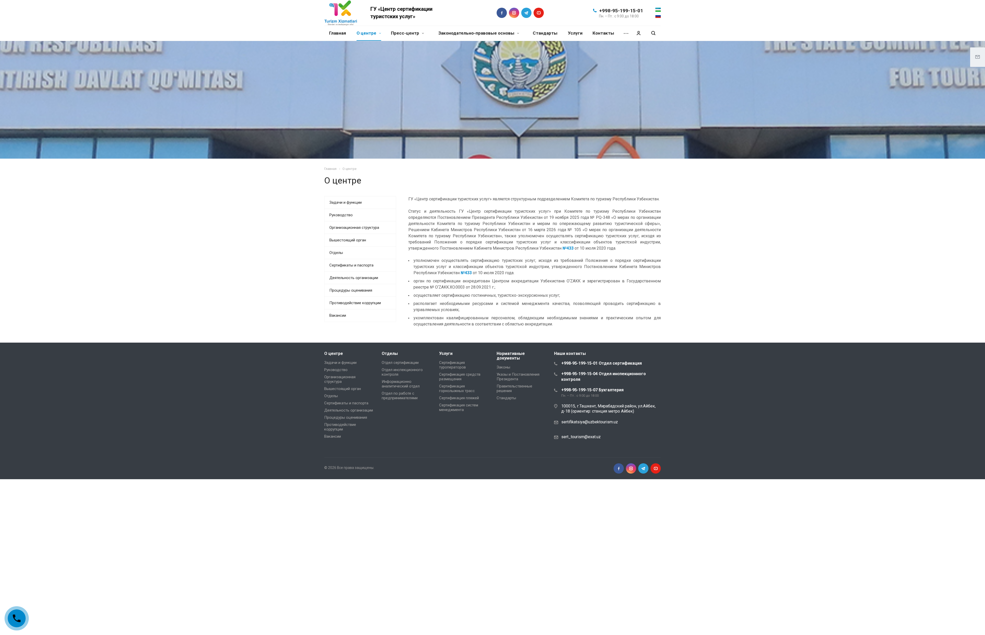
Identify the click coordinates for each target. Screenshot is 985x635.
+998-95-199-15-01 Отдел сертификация (601, 363)
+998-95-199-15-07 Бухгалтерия (592, 389)
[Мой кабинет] (638, 33)
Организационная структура (354, 227)
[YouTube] (539, 13)
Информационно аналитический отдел (401, 383)
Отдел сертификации (400, 362)
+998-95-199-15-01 (621, 11)
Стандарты (545, 33)
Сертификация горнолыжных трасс (457, 388)
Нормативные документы (511, 356)
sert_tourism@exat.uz (581, 436)
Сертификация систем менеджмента (458, 407)
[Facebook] (502, 13)
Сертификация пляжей (459, 398)
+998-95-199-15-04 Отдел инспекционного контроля (603, 376)
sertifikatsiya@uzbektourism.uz (589, 421)
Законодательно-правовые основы (476, 33)
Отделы (336, 252)
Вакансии (337, 315)
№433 (568, 248)
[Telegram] (526, 13)
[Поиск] (653, 33)
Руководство (341, 215)
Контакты (603, 33)
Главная (337, 33)
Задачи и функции (345, 202)
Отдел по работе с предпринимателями (400, 395)
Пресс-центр (405, 33)
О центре (367, 33)
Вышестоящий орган (347, 240)
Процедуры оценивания (350, 290)
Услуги (575, 33)
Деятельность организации (353, 277)
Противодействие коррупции (355, 303)
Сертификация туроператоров (452, 365)
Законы (503, 367)
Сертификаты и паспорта (351, 265)
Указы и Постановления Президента (518, 376)
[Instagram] (514, 13)
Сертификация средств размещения (459, 376)
